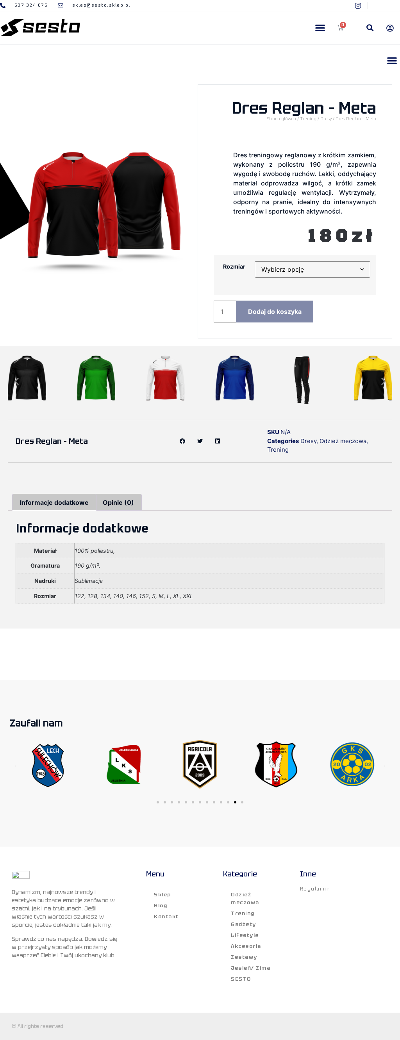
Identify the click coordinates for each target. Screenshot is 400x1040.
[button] (320, 28)
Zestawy (244, 957)
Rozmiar (234, 266)
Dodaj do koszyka (275, 311)
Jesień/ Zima (250, 968)
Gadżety (243, 924)
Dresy (326, 119)
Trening (308, 119)
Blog (160, 905)
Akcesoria (246, 946)
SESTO (241, 979)
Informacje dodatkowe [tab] (54, 502)
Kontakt (166, 916)
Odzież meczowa (343, 441)
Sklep (162, 894)
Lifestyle (245, 935)
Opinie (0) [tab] (118, 502)
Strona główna (281, 119)
